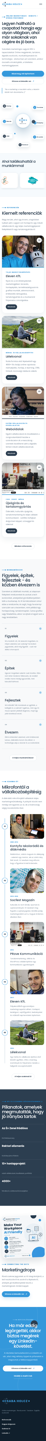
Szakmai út (6, 1429)
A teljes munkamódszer (23, 758)
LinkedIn (6, 1433)
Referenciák (6, 1420)
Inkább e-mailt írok (23, 1376)
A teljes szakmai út (23, 1076)
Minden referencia (23, 546)
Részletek (11, 307)
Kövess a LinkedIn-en (23, 81)
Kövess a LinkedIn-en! (23, 1368)
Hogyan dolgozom (8, 1424)
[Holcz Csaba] (12, 4)
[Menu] (40, 4)
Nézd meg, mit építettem (23, 74)
